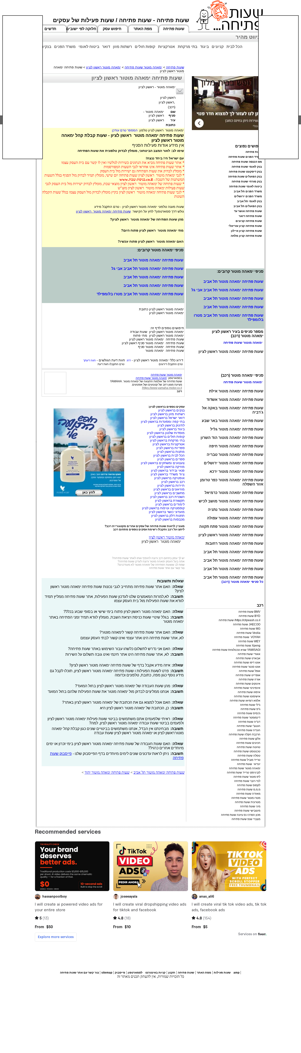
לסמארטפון (135, 972)
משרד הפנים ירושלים (248, 196)
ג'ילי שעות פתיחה (250, 704)
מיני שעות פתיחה (250, 806)
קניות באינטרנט (155, 972)
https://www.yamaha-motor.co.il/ (162, 388)
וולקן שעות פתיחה (249, 738)
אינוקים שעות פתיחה (248, 683)
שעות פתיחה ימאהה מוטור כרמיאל (234, 493)
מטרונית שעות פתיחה (247, 802)
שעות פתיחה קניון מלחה (246, 235)
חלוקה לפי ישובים (81, 29)
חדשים (50, 29)
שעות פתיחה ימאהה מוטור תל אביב (153, 260)
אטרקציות (166, 47)
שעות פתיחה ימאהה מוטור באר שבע (232, 421)
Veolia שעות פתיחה (248, 633)
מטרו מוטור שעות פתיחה (245, 798)
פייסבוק (120, 972)
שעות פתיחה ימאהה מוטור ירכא (236, 471)
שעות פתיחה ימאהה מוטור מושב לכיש (231, 501)
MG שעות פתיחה (250, 628)
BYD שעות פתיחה (249, 616)
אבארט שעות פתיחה (248, 658)
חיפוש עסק (112, 29)
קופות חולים (145, 47)
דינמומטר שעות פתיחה (246, 717)
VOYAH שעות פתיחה (247, 637)
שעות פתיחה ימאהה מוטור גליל (236, 429)
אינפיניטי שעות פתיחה (247, 688)
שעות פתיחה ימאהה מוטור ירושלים (233, 463)
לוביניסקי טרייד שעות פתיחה (243, 772)
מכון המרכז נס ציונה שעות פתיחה (240, 814)
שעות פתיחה (173, 29)
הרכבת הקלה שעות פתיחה (244, 734)
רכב (179, 391)
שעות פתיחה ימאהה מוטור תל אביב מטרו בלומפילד (140, 294)
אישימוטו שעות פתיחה (247, 696)
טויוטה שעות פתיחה (248, 747)
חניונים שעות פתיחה (248, 743)
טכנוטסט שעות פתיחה (247, 751)
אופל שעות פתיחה (249, 671)
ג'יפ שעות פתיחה (250, 709)
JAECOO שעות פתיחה (246, 624)
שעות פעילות (222, 972)
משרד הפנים (65, 47)
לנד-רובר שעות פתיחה (247, 781)
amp (236, 972)
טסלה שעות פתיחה (249, 755)
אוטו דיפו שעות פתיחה (247, 662)
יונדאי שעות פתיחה (248, 764)
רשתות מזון (122, 47)
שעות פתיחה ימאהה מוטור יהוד (107, 772)
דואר (106, 47)
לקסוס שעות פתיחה (248, 785)
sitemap (106, 972)
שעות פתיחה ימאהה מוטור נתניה (235, 510)
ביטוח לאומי (89, 47)
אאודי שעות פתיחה (249, 654)
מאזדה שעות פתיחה (248, 793)
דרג (129, 360)
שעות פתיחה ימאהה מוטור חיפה (236, 446)
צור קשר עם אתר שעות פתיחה (167, 568)
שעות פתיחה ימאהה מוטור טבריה (235, 455)
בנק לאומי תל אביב (249, 201)
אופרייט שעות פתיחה (248, 675)
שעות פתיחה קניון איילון (246, 231)
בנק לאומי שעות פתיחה (247, 166)
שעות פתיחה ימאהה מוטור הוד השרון (232, 438)
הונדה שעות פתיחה (248, 730)
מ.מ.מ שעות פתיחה (249, 789)
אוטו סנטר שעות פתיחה (246, 666)
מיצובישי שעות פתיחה (247, 810)
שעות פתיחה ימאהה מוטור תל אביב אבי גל (147, 269)
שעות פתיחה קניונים (249, 221)
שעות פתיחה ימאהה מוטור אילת (236, 391)
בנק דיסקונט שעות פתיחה (245, 171)
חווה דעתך (89, 360)
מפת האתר (143, 29)
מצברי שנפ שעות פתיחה (246, 819)
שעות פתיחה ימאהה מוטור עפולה (235, 518)
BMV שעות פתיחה (249, 611)
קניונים (218, 47)
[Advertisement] (22, 87)
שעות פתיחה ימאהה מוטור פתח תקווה (231, 526)
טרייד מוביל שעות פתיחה (245, 759)
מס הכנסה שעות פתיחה (247, 161)
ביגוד (204, 47)
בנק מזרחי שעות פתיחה (247, 181)
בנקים (46, 47)
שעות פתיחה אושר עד (248, 211)
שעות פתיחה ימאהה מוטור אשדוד (234, 400)
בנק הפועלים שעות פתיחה (245, 176)
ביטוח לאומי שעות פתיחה (245, 186)
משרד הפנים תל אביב (248, 191)
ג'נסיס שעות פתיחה (248, 713)
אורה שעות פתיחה (249, 679)
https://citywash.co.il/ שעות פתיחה (239, 620)
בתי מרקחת (187, 47)
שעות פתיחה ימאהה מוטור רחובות (234, 543)
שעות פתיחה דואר (250, 216)
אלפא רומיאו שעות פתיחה (245, 700)
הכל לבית (234, 47)
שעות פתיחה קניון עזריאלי (245, 226)
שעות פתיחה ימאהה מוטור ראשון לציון (103, 211)
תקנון (171, 972)
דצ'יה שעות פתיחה (249, 721)
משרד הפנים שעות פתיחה (245, 156)
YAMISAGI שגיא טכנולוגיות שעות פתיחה (236, 649)
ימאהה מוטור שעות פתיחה (143, 67)
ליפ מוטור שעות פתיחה (247, 776)
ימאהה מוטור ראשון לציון (103, 67)
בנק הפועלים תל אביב (248, 206)
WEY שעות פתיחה (249, 641)
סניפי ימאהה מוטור (245, 582)
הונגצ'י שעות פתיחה (248, 726)
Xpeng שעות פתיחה (248, 645)
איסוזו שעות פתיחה (249, 692)
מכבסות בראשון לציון (170, 519)
